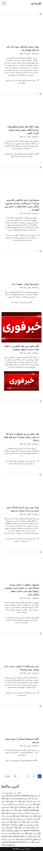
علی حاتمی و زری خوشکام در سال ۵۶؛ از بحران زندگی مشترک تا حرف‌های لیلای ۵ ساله (21, 437)
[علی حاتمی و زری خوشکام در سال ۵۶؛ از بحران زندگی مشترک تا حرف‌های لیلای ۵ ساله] (22, 415)
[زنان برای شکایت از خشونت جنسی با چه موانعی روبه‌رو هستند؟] (22, 647)
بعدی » (7, 776)
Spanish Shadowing (22, 796)
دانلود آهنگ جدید (27, 833)
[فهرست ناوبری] (4, 3)
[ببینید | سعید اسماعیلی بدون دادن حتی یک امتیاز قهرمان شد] (22, 28)
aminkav (35, 53)
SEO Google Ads (8, 845)
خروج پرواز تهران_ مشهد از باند (25, 284)
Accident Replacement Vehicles (14, 842)
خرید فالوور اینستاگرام (26, 807)
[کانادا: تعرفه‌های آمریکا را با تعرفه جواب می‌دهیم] (22, 720)
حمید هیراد (5, 807)
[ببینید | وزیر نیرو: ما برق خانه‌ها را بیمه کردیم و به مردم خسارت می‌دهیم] (22, 488)
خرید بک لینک (35, 796)
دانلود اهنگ (14, 807)
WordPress (16, 849)
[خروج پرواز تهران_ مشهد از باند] (22, 265)
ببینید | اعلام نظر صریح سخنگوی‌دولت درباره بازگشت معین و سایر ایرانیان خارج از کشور (23, 129)
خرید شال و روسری (17, 813)
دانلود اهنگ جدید (8, 796)
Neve (28, 849)
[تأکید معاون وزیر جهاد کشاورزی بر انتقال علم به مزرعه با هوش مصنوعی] (22, 327)
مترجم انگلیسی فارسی (19, 798)
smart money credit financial (13, 836)
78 (15, 776)
